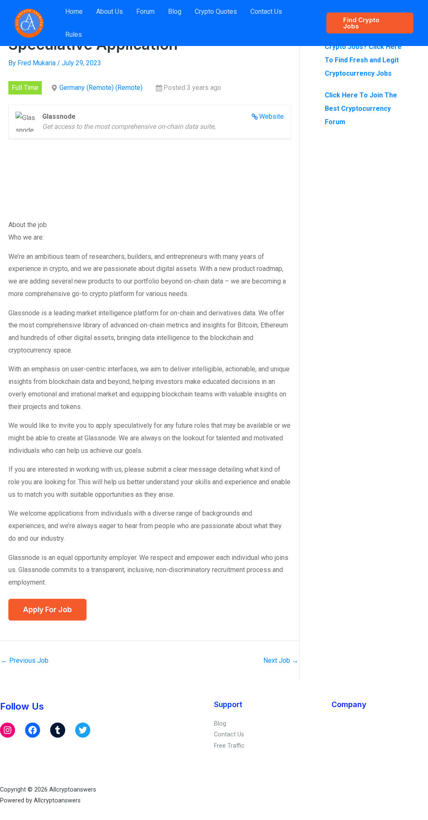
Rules (73, 34)
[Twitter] (82, 730)
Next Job (280, 660)
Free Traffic (229, 745)
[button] (369, 23)
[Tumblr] (57, 730)
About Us (109, 11)
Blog (174, 11)
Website (271, 116)
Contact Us (266, 11)
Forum (145, 11)
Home (74, 11)
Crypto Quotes (216, 11)
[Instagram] (7, 730)
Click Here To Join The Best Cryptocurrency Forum (361, 108)
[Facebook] (32, 730)
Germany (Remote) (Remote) (101, 88)
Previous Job (24, 660)
